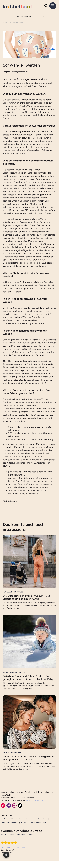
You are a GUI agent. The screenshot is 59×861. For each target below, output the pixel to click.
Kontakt (30, 835)
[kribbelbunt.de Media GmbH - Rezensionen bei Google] (13, 843)
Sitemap (24, 823)
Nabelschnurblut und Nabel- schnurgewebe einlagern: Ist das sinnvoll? (28, 758)
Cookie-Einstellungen (38, 823)
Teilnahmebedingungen (9, 823)
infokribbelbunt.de (34, 800)
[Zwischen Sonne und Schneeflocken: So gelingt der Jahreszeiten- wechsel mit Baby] (29, 641)
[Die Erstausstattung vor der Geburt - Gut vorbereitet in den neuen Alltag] (29, 561)
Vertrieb (3, 835)
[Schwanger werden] (29, 44)
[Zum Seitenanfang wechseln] (53, 848)
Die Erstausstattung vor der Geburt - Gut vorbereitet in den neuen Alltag (26, 597)
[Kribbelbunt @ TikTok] (20, 805)
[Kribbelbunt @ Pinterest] (8, 805)
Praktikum (21, 835)
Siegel (11, 835)
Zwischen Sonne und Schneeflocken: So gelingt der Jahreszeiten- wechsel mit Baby (28, 678)
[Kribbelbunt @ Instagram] (14, 805)
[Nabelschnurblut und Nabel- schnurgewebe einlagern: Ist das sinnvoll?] (29, 722)
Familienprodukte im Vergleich (12, 819)
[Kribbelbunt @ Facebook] (3, 805)
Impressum (30, 819)
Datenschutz (42, 819)
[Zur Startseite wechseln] (20, 7)
